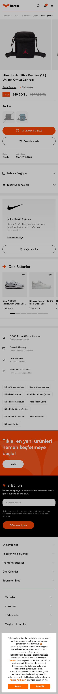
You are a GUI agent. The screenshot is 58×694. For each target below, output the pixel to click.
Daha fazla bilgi (15, 237)
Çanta (35, 16)
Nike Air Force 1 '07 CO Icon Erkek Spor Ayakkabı (41, 302)
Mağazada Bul (31, 249)
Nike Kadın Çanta (38, 401)
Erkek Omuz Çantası (14, 387)
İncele (13, 464)
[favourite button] (23, 275)
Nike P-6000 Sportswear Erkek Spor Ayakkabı (14, 302)
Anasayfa (6, 16)
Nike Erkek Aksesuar (14, 401)
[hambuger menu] (52, 6)
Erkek (16, 16)
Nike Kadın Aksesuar (14, 416)
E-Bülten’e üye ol (18, 525)
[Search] (38, 6)
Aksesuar (25, 16)
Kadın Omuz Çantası (39, 387)
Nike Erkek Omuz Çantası (39, 394)
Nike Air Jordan (11, 424)
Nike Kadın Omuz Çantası (16, 409)
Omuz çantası (47, 16)
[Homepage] (10, 6)
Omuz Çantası (9, 87)
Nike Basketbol (37, 416)
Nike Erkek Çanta (12, 394)
